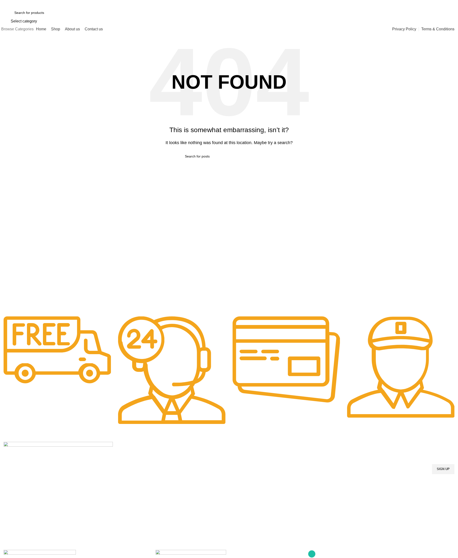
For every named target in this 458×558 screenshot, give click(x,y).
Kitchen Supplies (130, 470)
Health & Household (133, 487)
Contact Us (239, 470)
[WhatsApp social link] (451, 3)
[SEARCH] (375, 15)
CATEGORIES (128, 446)
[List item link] (58, 505)
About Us (238, 462)
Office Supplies (129, 454)
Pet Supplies (127, 462)
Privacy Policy (241, 479)
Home (235, 454)
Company (239, 446)
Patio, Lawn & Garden (134, 479)
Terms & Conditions (246, 487)
